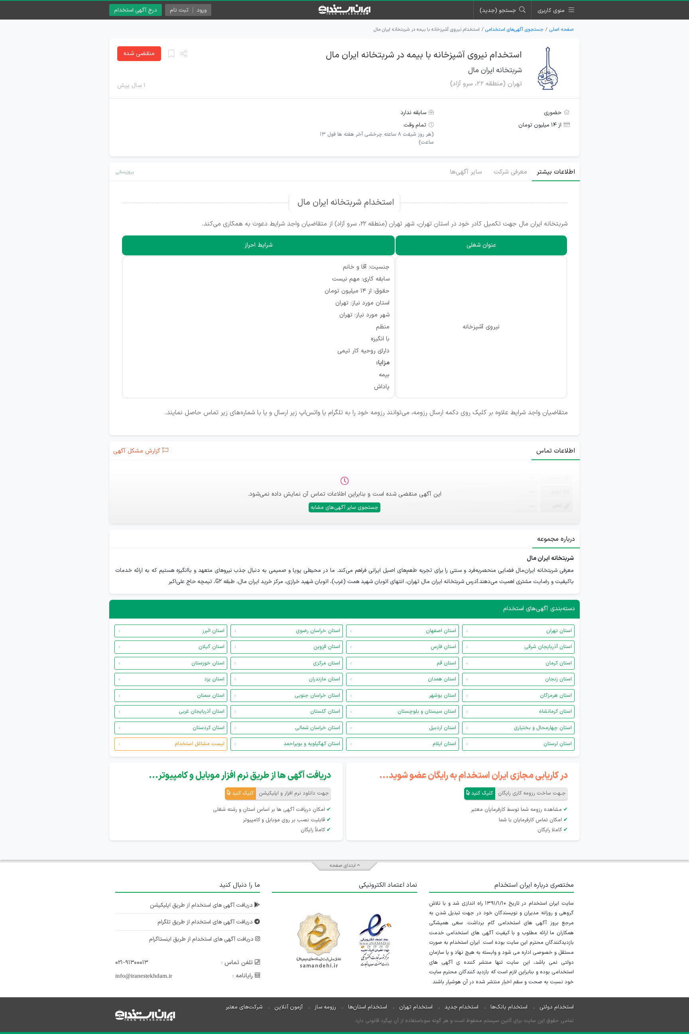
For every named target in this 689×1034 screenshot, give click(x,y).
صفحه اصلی (561, 29)
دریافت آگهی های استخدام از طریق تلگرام (205, 922)
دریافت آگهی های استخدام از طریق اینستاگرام (202, 939)
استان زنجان (558, 679)
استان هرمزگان (556, 696)
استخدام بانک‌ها (509, 1007)
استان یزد (214, 679)
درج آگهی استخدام (135, 10)
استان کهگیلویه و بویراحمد (311, 744)
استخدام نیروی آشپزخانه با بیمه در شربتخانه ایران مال (424, 55)
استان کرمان (558, 663)
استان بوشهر (442, 696)
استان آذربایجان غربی (201, 712)
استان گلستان (325, 712)
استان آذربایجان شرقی (548, 647)
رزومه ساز (325, 1007)
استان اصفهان (441, 631)
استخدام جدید (461, 1007)
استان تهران (559, 631)
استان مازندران (324, 679)
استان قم (446, 663)
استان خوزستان (207, 663)
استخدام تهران (416, 1007)
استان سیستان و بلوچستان (427, 712)
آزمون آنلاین (288, 1007)
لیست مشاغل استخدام (199, 744)
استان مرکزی (326, 663)
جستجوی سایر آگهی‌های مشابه (344, 508)
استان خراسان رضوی (318, 631)
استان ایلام (444, 744)
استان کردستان (208, 728)
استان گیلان (211, 647)
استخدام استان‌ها (367, 1007)
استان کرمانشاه (555, 712)
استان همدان (442, 679)
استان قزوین (326, 647)
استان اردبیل (442, 728)
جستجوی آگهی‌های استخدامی (514, 29)
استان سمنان (210, 696)
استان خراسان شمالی (317, 728)
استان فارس (443, 647)
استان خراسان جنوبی (317, 696)
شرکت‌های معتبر (244, 1007)
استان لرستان (557, 744)
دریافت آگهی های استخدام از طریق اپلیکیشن (202, 905)
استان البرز (213, 631)
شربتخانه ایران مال (495, 70)
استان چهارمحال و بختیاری (543, 728)
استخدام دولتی (556, 1007)
